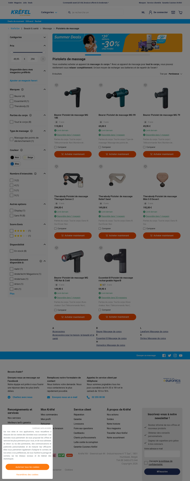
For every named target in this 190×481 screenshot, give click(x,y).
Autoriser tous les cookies (27, 467)
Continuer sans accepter (41, 428)
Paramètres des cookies (27, 474)
